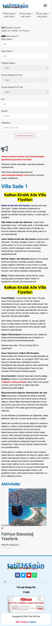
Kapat (46, 2)
